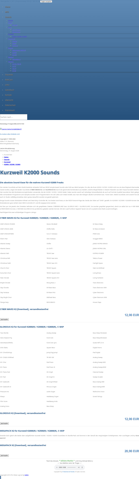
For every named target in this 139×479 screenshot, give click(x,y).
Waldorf (10, 57)
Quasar (14, 41)
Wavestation (16, 32)
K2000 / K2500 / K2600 (19, 36)
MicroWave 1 (16, 59)
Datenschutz (10, 105)
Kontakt (8, 95)
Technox (15, 46)
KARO (27, 475)
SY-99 (14, 71)
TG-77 (14, 68)
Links (7, 84)
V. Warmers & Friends (68, 472)
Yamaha (10, 62)
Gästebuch (9, 90)
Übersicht (9, 100)
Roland (10, 48)
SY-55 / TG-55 (16, 64)
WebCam (9, 79)
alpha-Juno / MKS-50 (19, 50)
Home (7, 6)
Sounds (8, 17)
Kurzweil (11, 34)
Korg (9, 27)
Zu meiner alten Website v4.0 (10, 134)
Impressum (10, 110)
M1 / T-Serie (16, 30)
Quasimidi (11, 39)
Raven (14, 43)
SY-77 (14, 66)
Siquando (9, 74)
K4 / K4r (14, 25)
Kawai (10, 23)
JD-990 (14, 55)
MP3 (7, 11)
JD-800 (14, 52)
